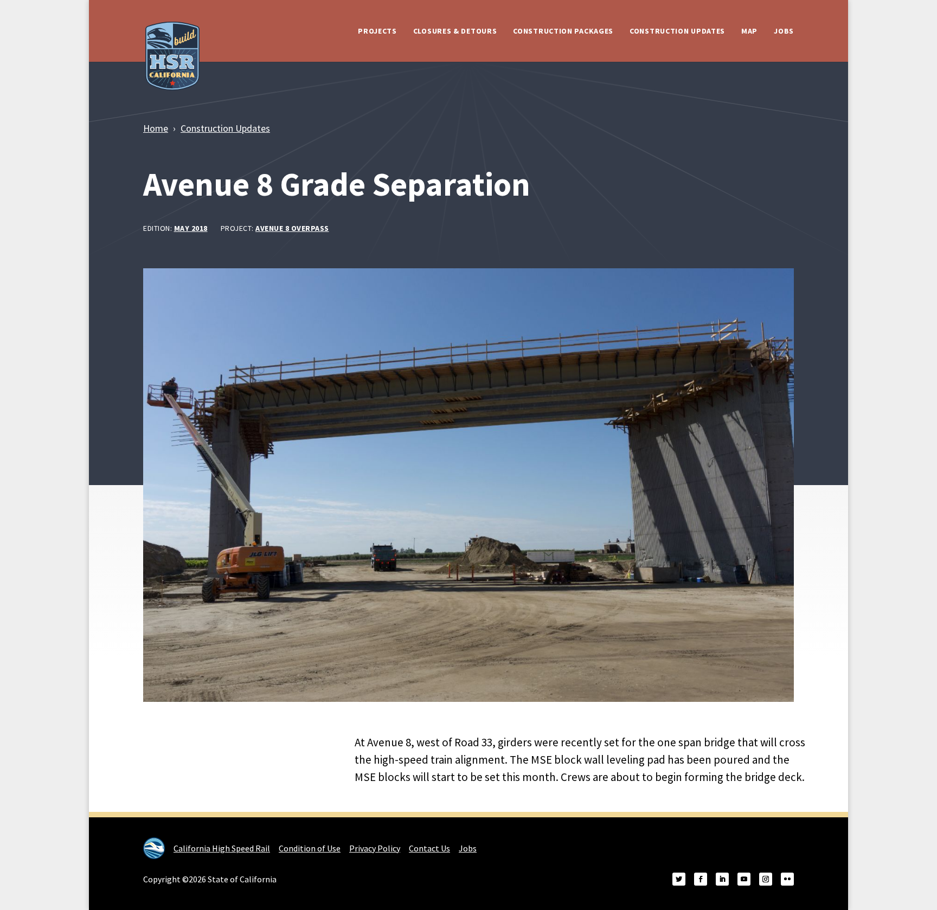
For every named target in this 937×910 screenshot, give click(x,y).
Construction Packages (563, 31)
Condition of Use (310, 848)
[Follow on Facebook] (700, 879)
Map (749, 31)
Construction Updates (677, 31)
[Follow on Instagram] (765, 879)
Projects (377, 31)
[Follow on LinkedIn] (722, 879)
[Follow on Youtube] (743, 879)
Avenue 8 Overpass (292, 228)
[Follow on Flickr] (787, 879)
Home (155, 128)
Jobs (784, 31)
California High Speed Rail (222, 848)
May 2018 (191, 228)
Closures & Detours (455, 31)
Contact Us (429, 848)
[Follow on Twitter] (678, 879)
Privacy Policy (374, 848)
